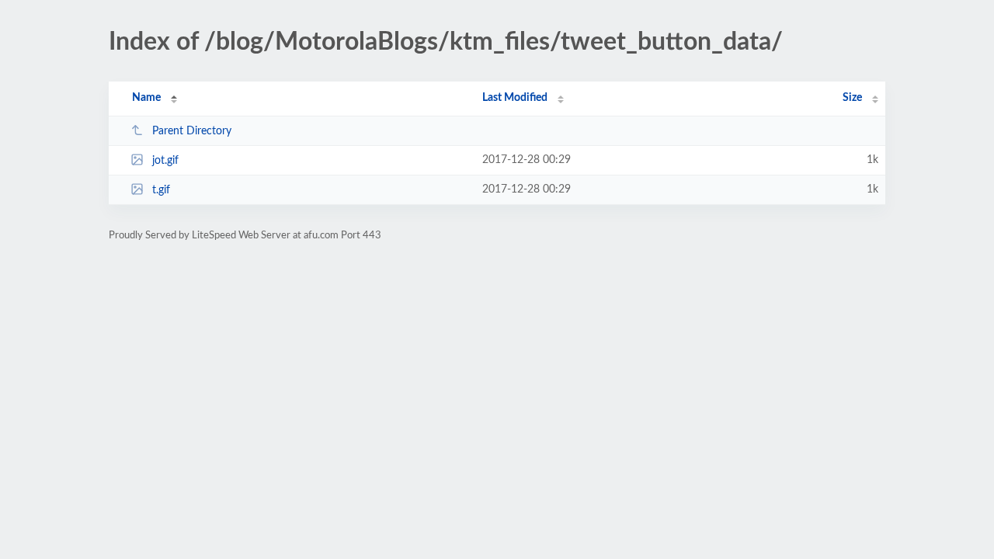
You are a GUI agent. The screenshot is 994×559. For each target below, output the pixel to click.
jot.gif (165, 160)
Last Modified (514, 97)
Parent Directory (191, 131)
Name (146, 97)
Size (852, 97)
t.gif (161, 190)
